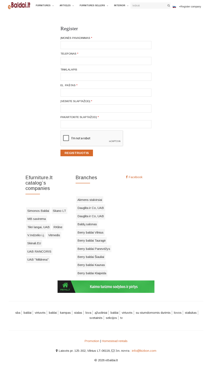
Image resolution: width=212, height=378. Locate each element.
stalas (78, 312)
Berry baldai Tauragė (91, 240)
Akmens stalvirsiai (89, 200)
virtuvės (40, 312)
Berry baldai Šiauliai (90, 257)
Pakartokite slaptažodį (79, 117)
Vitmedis (54, 235)
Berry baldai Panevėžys (93, 248)
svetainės (95, 318)
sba (17, 312)
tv (121, 318)
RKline (57, 227)
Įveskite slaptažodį (76, 101)
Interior (119, 5)
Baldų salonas (87, 224)
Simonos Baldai (38, 210)
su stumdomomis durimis (153, 312)
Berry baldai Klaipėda (91, 273)
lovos (178, 312)
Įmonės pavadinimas (76, 37)
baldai (27, 312)
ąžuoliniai (101, 312)
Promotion (91, 341)
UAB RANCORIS (39, 251)
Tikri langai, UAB (38, 227)
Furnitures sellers (92, 5)
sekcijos (111, 318)
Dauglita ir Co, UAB (90, 208)
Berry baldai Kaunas (91, 265)
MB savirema (36, 219)
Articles (65, 5)
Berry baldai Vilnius (90, 232)
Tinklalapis (68, 69)
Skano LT (59, 210)
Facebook (135, 177)
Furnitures (43, 5)
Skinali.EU (34, 243)
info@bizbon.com (144, 350)
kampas (65, 312)
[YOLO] (20, 5)
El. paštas (68, 85)
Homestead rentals (115, 341)
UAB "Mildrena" (38, 259)
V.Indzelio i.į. (36, 235)
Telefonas (69, 53)
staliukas (191, 312)
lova (88, 312)
